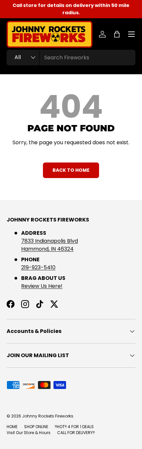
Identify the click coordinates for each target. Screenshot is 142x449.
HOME (12, 426)
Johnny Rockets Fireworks (47, 416)
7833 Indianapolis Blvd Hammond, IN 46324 (49, 245)
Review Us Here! (41, 286)
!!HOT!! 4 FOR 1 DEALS (74, 426)
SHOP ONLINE (36, 426)
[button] (117, 34)
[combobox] (71, 57)
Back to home (71, 170)
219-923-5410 (38, 267)
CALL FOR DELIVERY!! (76, 432)
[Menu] (131, 34)
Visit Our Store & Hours (29, 432)
